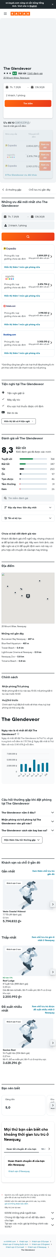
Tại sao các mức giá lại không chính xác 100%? (26, 1225)
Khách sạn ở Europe (40, 1241)
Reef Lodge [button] (8, 980)
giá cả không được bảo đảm (16, 1203)
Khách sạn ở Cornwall (15, 1247)
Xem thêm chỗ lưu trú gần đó (43, 873)
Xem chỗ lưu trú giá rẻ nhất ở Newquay (43, 939)
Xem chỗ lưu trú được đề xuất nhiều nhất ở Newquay (43, 1009)
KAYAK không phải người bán (20, 1212)
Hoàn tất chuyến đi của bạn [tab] (21, 1149)
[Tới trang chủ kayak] (20, 14)
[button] (52, 4)
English (33, 6)
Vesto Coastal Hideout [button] (14, 911)
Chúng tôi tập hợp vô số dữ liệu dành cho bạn (25, 1219)
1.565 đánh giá (34, 73)
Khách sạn (23, 1241)
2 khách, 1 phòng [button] (15, 95)
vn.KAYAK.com (10, 1241)
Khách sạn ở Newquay (19, 1171)
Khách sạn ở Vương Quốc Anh (15, 1244)
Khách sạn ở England (40, 1244)
